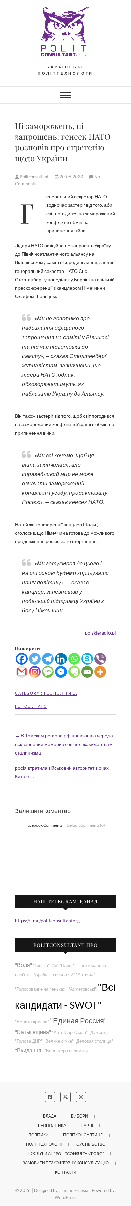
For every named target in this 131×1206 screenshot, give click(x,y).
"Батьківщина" (33, 1032)
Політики (38, 1134)
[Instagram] (35, 672)
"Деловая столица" (94, 1041)
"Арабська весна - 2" (54, 974)
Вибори (79, 1116)
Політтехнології (44, 1144)
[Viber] (100, 659)
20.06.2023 (71, 176)
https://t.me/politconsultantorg (47, 920)
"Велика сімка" (59, 1041)
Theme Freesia (74, 1190)
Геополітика (60, 693)
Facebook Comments (43, 825)
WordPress (65, 1197)
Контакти (65, 1172)
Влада (49, 1116)
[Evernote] (74, 672)
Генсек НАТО (31, 706)
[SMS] (48, 672)
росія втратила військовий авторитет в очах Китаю (62, 772)
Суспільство (90, 1144)
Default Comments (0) (86, 825)
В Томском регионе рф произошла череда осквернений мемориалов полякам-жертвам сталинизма (64, 744)
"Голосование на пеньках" (41, 989)
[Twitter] (35, 659)
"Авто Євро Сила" (70, 1032)
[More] (100, 672)
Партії (87, 1125)
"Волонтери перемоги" (66, 1050)
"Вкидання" (29, 1050)
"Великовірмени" (32, 1021)
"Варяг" (67, 965)
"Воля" (23, 965)
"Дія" (54, 965)
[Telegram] (48, 659)
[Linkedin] (61, 659)
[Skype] (87, 659)
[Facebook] (22, 659)
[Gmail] (22, 672)
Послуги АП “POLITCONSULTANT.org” (66, 1153)
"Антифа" (85, 974)
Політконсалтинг (83, 1134)
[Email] (87, 672)
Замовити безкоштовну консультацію (66, 1162)
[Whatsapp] (74, 659)
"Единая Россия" (78, 1020)
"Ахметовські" (82, 989)
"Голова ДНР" (29, 1041)
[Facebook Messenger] (61, 672)
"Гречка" (41, 965)
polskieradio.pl (100, 633)
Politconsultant (34, 176)
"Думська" (99, 1032)
